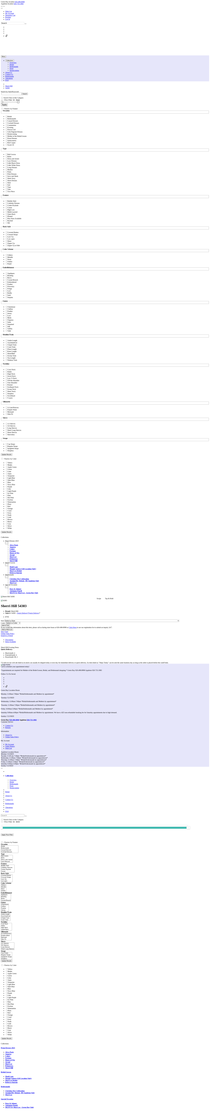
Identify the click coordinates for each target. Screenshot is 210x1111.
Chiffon (10, 309)
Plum (9, 504)
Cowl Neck (11, 370)
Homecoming (12, 134)
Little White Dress (13, 165)
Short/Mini (11, 353)
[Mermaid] (6, 937)
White (10, 528)
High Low (11, 210)
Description (9, 640)
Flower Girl (11, 130)
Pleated (9, 216)
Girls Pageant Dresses (15, 132)
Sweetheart (11, 396)
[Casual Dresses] (9, 850)
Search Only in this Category (14, 98)
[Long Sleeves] (7, 947)
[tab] (107, 551)
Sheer (9, 241)
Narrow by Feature (11, 109)
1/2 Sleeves (11, 424)
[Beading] (6, 897)
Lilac (9, 489)
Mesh (9, 318)
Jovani (12, 555)
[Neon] (3, 889)
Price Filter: (8, 100)
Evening (10, 127)
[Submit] (25, 23)
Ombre (9, 262)
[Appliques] (6, 895)
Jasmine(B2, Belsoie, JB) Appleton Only (24, 581)
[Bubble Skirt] (7, 866)
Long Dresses (12, 167)
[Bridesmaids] (9, 848)
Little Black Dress (13, 163)
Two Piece (11, 191)
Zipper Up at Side (13, 245)
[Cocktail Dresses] (9, 852)
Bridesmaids (11, 119)
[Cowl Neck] (6, 924)
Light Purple (12, 491)
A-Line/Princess (13, 407)
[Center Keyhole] (7, 869)
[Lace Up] (6, 879)
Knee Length (12, 351)
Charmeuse (11, 307)
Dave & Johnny (15, 589)
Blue (9, 482)
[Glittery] (3, 885)
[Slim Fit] (6, 939)
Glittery (10, 255)
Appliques (11, 273)
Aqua (9, 474)
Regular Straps (12, 446)
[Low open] (6, 881)
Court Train (11, 347)
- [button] (6, 543)
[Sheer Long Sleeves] (7, 949)
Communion (11, 125)
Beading (10, 275)
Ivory (9, 513)
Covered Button (12, 232)
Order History (10, 746)
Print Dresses (12, 174)
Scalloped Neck (12, 387)
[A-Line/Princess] (6, 934)
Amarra (13, 547)
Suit (8, 185)
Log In (7, 19)
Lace (9, 291)
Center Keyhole (12, 205)
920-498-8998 (20, 2)
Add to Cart (5, 625)
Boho (9, 156)
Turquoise (11, 476)
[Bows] (6, 899)
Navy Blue (11, 484)
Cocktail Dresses (13, 123)
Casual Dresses (12, 121)
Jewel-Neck (11, 376)
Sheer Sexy (11, 178)
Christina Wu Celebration (19, 579)
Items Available (10, 642)
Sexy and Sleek (12, 176)
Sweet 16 (10, 145)
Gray (9, 524)
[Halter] (6, 926)
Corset (9, 208)
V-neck (9, 398)
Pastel (9, 264)
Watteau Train (12, 360)
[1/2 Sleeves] (7, 943)
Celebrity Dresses (13, 203)
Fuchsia (10, 500)
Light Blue (11, 478)
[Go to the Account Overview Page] (2, 8)
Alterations (9, 807)
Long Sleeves (12, 428)
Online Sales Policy (7, 634)
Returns (8, 727)
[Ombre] (3, 891)
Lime (9, 471)
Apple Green (12, 467)
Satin (9, 322)
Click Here (73, 627)
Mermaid (10, 412)
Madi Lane (14, 567)
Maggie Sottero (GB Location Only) (23, 569)
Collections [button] (9, 776)
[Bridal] (9, 846)
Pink (9, 495)
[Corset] (7, 871)
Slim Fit (10, 414)
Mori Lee (13, 557)
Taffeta (9, 329)
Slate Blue (11, 480)
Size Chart (4, 632)
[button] (9, 60)
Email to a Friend (7, 636)
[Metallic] (3, 887)
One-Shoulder (12, 383)
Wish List (8, 11)
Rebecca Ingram (16, 573)
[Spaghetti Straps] (6, 957)
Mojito (10, 465)
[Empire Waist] (6, 935)
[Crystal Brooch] (6, 900)
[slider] (188, 827)
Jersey (9, 313)
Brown (10, 519)
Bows (9, 278)
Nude (9, 515)
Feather (10, 284)
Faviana (13, 551)
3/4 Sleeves (11, 426)
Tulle (9, 331)
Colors (12, 549)
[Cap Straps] (6, 953)
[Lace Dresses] (7, 862)
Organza (10, 320)
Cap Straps (11, 444)
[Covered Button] (6, 875)
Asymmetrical (12, 343)
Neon (9, 259)
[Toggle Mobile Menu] (2, 768)
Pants (9, 172)
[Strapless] (6, 959)
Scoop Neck (11, 389)
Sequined (10, 324)
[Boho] (7, 858)
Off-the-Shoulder (13, 380)
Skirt (9, 183)
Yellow (10, 463)
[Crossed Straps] (6, 877)
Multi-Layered (12, 212)
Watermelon (12, 502)
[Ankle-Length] (5, 914)
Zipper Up (11, 243)
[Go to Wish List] (4, 6)
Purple (10, 487)
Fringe (9, 289)
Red (9, 506)
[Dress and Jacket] (7, 860)
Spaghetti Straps (13, 448)
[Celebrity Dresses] (7, 868)
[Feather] (5, 908)
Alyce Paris (14, 545)
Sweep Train (11, 356)
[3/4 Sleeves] (7, 945)
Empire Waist (12, 410)
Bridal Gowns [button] (10, 563)
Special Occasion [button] (11, 585)
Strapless (10, 394)
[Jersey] (5, 910)
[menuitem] (107, 11)
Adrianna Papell (16, 591)
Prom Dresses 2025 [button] (12, 541)
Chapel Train (11, 345)
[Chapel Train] (5, 918)
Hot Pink (11, 498)
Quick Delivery (34, 613)
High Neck (11, 374)
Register (8, 17)
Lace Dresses (12, 161)
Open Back (11, 214)
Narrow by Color (10, 459)
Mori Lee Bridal (16, 571)
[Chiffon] (5, 906)
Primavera (14, 559)
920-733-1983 (19, 4)
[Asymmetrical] (5, 916)
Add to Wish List (7, 629)
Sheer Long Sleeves (14, 430)
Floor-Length (12, 349)
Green (10, 469)
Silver (10, 526)
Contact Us (9, 726)
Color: (3, 623)
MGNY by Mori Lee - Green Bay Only (24, 593)
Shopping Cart (10, 15)
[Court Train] (5, 920)
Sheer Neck (11, 391)
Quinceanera (11, 140)
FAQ (7, 811)
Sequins (10, 297)
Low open (11, 239)
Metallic (10, 257)
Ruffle (9, 293)
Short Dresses (12, 180)
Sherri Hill (13, 561)
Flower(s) (10, 286)
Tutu (9, 189)
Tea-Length (11, 358)
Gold (9, 517)
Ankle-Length (12, 340)
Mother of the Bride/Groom (16, 136)
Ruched (10, 221)
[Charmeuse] (5, 905)
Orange (10, 508)
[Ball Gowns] (7, 856)
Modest (10, 170)
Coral (9, 511)
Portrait (9, 385)
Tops (9, 187)
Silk (8, 326)
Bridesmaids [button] (9, 575)
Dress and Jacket (13, 159)
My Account (9, 13)
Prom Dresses (12, 138)
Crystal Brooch (12, 280)
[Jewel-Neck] (6, 929)
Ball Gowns (11, 154)
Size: (2, 621)
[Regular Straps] (6, 955)
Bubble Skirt (11, 201)
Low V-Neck (12, 378)
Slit (8, 223)
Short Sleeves (12, 432)
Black (10, 522)
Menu (3, 56)
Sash (9, 295)
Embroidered (11, 282)
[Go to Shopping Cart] (2, 6)
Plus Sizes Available (14, 218)
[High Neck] (6, 928)
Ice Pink (10, 493)
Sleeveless (11, 435)
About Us (8, 735)
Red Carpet (11, 143)
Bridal (9, 116)
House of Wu (14, 553)
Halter (9, 372)
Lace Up (10, 237)
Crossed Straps (12, 234)
